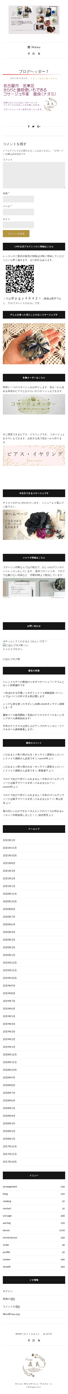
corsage (7, 1215)
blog (5, 1193)
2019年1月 (9, 1046)
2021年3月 (9, 870)
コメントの (11, 1306)
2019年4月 (9, 1023)
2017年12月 (10, 1146)
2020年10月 (10, 901)
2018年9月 (9, 1077)
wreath (7, 1266)
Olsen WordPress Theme (32, 1384)
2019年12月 (10, 962)
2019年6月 (9, 1008)
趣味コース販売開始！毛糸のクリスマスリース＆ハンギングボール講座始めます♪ (33, 716)
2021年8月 (9, 863)
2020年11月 (10, 893)
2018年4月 (9, 1115)
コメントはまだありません (44, 78)
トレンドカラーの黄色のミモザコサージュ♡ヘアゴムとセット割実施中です (33, 683)
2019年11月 (10, 970)
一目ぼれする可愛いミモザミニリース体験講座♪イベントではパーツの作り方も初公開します (33, 694)
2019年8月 (9, 993)
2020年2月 (9, 947)
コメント (8, 159)
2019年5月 (9, 1016)
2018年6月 (9, 1100)
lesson (6, 1230)
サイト (6, 219)
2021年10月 (10, 855)
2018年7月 (9, 1092)
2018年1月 (9, 1138)
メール (7, 206)
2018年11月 (10, 1062)
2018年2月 (9, 1131)
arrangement (10, 1186)
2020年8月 (9, 909)
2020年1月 (9, 954)
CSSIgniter (34, 1387)
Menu (36, 47)
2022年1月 (9, 840)
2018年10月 (10, 1069)
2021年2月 (9, 878)
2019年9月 (9, 985)
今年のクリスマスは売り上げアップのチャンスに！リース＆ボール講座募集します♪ (33, 727)
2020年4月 (9, 932)
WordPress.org (11, 1314)
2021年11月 (10, 847)
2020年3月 (9, 939)
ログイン (8, 1291)
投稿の (9, 1298)
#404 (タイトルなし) (27, 1334)
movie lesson (10, 1237)
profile (6, 1252)
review (6, 1259)
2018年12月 (10, 1054)
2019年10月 (10, 977)
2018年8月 (9, 1085)
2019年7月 (9, 1000)
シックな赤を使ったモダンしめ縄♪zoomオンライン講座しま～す (33, 705)
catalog (7, 1201)
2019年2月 (9, 1039)
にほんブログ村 (11, 659)
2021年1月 (9, 886)
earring (7, 1222)
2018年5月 (9, 1108)
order (6, 1244)
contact (7, 1208)
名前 (6, 193)
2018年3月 (9, 1123)
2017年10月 (10, 1161)
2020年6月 (9, 924)
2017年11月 (10, 1154)
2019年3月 (9, 1031)
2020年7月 (9, 916)
